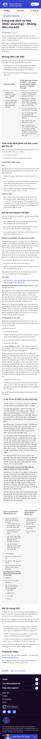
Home (22, 11)
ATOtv (4, 702)
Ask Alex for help (21, 736)
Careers (4, 696)
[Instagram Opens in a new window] (14, 712)
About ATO (5, 692)
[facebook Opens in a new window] (4, 712)
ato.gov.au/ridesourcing (10, 657)
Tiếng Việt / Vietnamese (11, 16)
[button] (19, 670)
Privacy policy (6, 699)
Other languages (11, 706)
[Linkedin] (9, 712)
